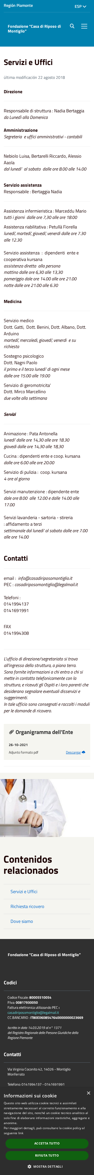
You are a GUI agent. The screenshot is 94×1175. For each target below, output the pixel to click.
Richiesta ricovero (27, 906)
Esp (78, 6)
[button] (47, 1166)
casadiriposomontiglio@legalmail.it (33, 1012)
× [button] (88, 1093)
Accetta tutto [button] (47, 1143)
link (20, 1133)
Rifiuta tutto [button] (47, 1155)
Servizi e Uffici (24, 891)
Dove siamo (22, 921)
